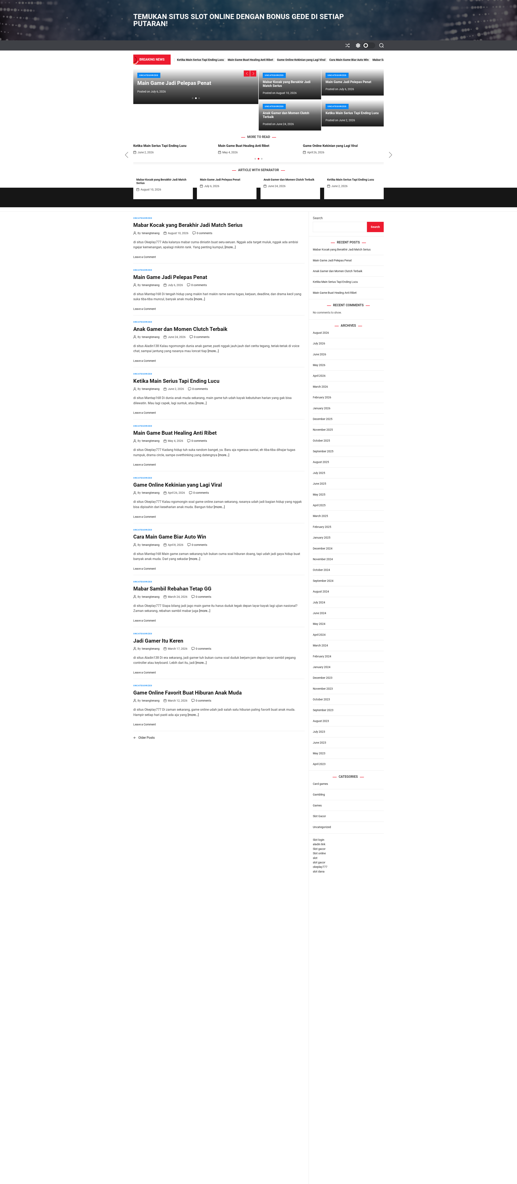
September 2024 (323, 580)
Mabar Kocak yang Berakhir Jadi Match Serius (188, 225)
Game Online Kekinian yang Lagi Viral (241, 59)
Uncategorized (148, 75)
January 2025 (321, 537)
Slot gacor (319, 848)
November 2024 (323, 559)
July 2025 (319, 473)
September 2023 (323, 710)
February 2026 (322, 397)
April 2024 (319, 634)
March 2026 (320, 386)
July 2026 (319, 343)
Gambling (319, 794)
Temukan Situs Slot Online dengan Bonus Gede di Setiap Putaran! (238, 20)
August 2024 (321, 591)
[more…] (230, 247)
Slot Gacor (319, 816)
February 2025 (322, 526)
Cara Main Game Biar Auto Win (289, 59)
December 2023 (322, 677)
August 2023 (321, 721)
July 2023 (319, 731)
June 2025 (319, 483)
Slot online (319, 853)
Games (317, 805)
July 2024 (319, 602)
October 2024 (321, 569)
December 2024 (322, 548)
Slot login (318, 839)
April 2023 (319, 764)
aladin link (319, 844)
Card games (320, 783)
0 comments (204, 233)
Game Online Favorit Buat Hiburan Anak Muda (187, 693)
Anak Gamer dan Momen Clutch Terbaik (286, 115)
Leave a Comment (144, 257)
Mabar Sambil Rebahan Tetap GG (333, 59)
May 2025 (319, 494)
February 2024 (322, 656)
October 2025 (321, 440)
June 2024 (319, 613)
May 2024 (319, 623)
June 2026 (319, 354)
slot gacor (319, 862)
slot (315, 858)
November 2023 (323, 688)
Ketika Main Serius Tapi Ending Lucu (352, 113)
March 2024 (320, 645)
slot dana (319, 871)
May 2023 (319, 753)
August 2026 (321, 332)
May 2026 (319, 365)
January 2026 (321, 408)
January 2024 (321, 667)
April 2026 (319, 375)
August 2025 (321, 462)
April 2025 (319, 505)
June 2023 (319, 742)
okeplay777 (320, 866)
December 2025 (322, 419)
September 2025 (323, 451)
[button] (247, 74)
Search (318, 218)
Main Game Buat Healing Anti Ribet (190, 59)
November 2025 (323, 429)
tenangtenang (151, 233)
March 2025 (320, 516)
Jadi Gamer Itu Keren (372, 59)
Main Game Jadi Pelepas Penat (174, 83)
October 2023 (321, 699)
